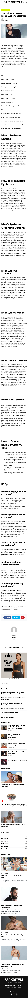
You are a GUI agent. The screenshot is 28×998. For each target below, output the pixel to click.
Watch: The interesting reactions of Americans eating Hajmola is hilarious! (14, 805)
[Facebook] (11, 994)
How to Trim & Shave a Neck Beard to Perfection (12, 708)
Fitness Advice (4, 836)
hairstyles (11, 606)
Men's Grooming (6, 9)
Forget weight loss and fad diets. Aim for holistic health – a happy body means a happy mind (17, 727)
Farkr (14, 637)
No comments (5, 20)
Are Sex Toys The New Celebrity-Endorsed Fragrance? (17, 744)
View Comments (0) (14, 647)
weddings (14, 609)
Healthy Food (4, 838)
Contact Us (18, 991)
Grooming (4, 606)
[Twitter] (14, 994)
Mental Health (4, 846)
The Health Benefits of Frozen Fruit (9, 712)
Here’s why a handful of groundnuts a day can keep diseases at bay (15, 736)
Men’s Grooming (17, 985)
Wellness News (5, 848)
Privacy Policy (10, 991)
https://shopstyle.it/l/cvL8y (14, 678)
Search (25, 683)
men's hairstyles (21, 606)
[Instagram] (17, 994)
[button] (2, 2)
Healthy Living (4, 841)
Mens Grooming (6, 609)
